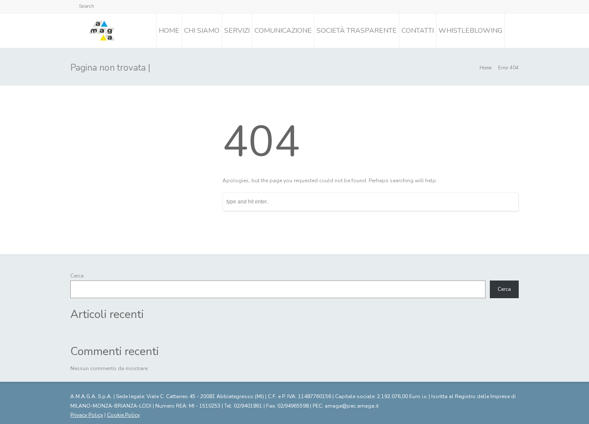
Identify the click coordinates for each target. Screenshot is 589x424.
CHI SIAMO (201, 30)
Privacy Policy (86, 415)
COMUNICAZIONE (283, 30)
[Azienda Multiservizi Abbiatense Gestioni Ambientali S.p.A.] (102, 31)
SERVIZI (237, 30)
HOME (169, 30)
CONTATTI (417, 30)
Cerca (77, 275)
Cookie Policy (123, 415)
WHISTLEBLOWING (470, 30)
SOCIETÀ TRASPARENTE (356, 30)
